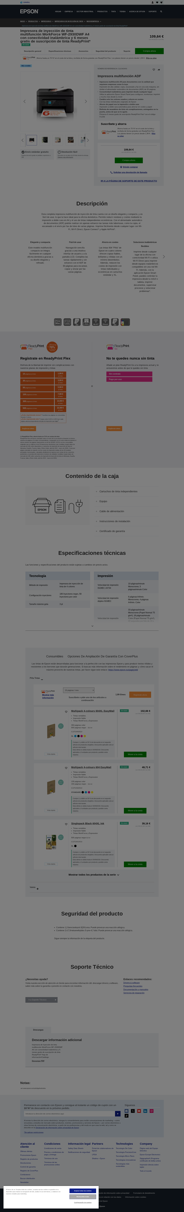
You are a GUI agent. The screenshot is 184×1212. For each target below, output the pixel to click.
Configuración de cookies (82, 1202)
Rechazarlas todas (83, 1196)
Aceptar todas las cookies (82, 1191)
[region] (51, 1197)
